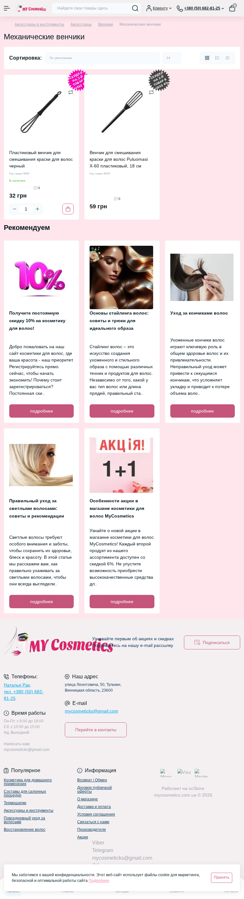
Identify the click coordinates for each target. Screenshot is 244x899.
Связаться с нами (93, 822)
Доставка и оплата (94, 807)
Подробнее (99, 880)
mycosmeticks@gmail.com (91, 710)
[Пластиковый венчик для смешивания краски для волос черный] (41, 112)
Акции (82, 837)
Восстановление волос (24, 829)
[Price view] (227, 58)
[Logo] (30, 8)
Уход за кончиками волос (199, 313)
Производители (91, 829)
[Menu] (7, 8)
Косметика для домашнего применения (28, 782)
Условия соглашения (96, 814)
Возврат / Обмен (92, 780)
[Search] (135, 8)
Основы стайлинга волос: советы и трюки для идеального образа (119, 320)
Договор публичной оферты (94, 789)
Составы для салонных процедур (25, 793)
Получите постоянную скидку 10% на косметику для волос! (37, 320)
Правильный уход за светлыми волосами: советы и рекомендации (36, 508)
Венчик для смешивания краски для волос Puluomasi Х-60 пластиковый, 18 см (119, 159)
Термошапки (15, 803)
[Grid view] (207, 58)
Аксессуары (81, 24)
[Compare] (70, 91)
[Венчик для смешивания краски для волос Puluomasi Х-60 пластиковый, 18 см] (122, 112)
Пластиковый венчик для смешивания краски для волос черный (41, 159)
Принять (221, 877)
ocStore (196, 788)
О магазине (87, 799)
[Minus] (15, 209)
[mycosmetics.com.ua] (41, 643)
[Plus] (37, 209)
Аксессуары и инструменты (39, 24)
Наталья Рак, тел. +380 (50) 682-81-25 (24, 691)
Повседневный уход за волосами (24, 820)
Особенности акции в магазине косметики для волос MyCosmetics (117, 508)
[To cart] (68, 209)
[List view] (217, 58)
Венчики (105, 24)
